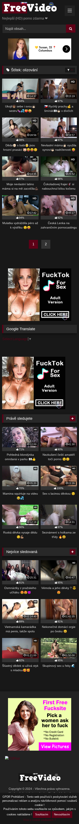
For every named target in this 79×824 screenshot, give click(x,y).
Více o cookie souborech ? (39, 819)
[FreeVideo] (32, 8)
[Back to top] (66, 811)
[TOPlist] (12, 758)
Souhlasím (41, 814)
